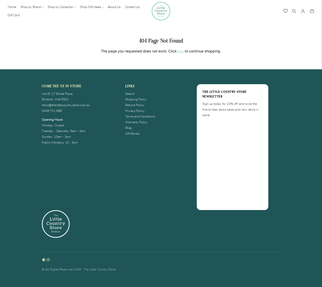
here (181, 51)
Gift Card (13, 15)
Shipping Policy (136, 99)
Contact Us (132, 7)
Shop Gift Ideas (90, 7)
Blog (128, 127)
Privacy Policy (135, 110)
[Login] (303, 11)
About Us (114, 7)
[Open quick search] (294, 11)
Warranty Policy (136, 122)
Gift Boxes (132, 133)
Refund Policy (134, 105)
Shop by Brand (30, 7)
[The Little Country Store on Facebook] (43, 260)
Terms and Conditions (140, 116)
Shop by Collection (60, 7)
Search (130, 93)
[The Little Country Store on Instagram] (48, 260)
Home (12, 7)
